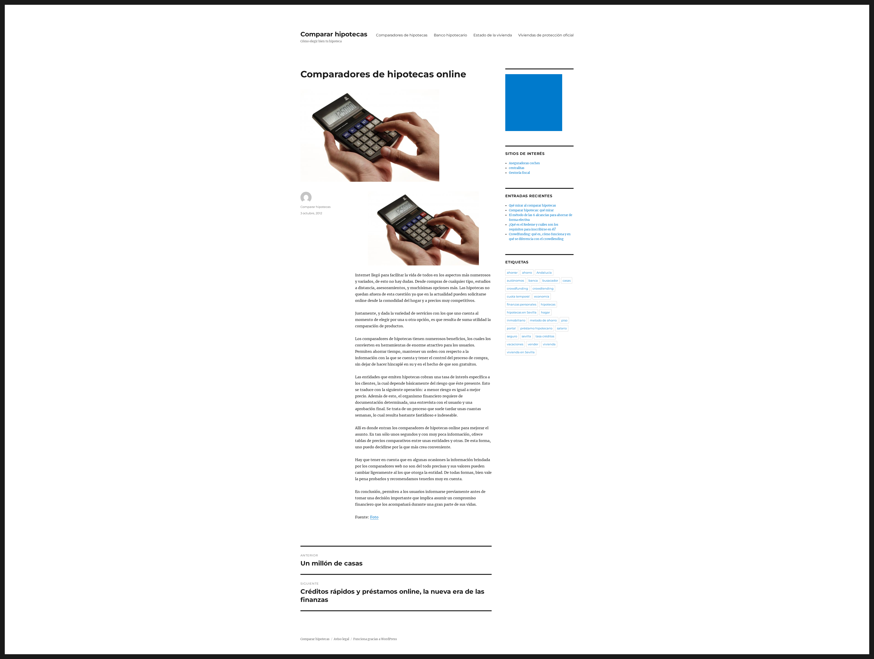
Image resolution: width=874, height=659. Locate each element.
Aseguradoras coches (524, 163)
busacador (550, 280)
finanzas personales (521, 304)
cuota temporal (518, 296)
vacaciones (515, 344)
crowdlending (543, 288)
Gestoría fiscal (519, 173)
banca (533, 280)
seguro (512, 336)
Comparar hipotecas (333, 34)
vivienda (549, 344)
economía (541, 296)
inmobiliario (516, 320)
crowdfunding (517, 288)
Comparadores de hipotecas (401, 35)
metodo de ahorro (543, 320)
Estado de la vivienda (492, 35)
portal (511, 328)
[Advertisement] (534, 103)
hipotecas (548, 304)
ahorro (527, 272)
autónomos (515, 280)
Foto (374, 517)
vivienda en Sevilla (521, 352)
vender (533, 344)
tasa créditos (545, 336)
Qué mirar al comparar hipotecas (532, 205)
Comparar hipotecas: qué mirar (531, 210)
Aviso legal (341, 639)
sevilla (526, 336)
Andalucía (544, 272)
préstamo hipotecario (536, 328)
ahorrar (512, 272)
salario (562, 328)
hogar (545, 312)
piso (564, 320)
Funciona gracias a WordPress (375, 639)
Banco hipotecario (450, 35)
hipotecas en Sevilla (521, 312)
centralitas (516, 168)
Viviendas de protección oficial (546, 35)
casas (567, 280)
